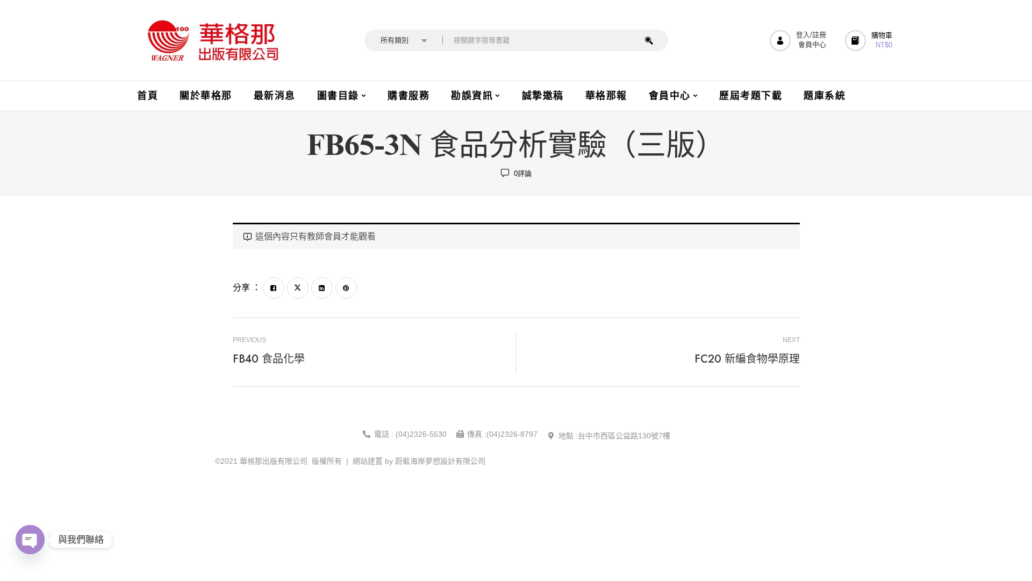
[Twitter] (298, 288)
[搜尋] (649, 40)
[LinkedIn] (322, 288)
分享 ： (247, 287)
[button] (870, 40)
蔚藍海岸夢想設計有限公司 (440, 461)
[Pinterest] (346, 288)
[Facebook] (273, 288)
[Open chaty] (30, 539)
